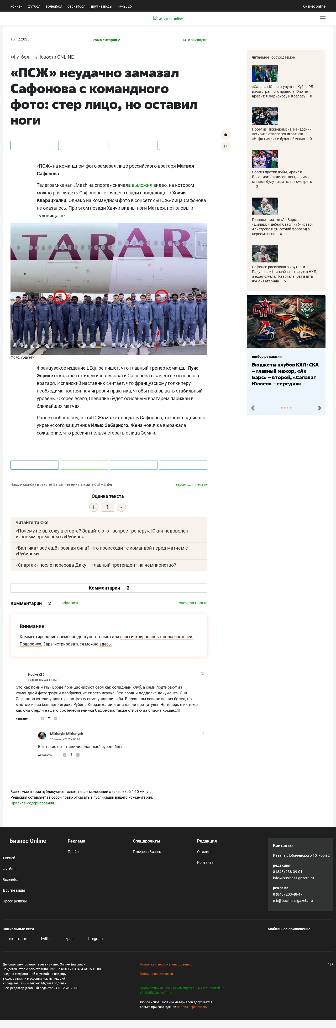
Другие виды (101, 6)
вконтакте (17, 939)
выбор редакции (267, 356)
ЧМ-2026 (125, 6)
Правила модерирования (32, 803)
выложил (142, 185)
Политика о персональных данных (166, 964)
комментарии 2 (106, 40)
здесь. (105, 644)
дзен (69, 939)
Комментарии (109, 588)
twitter (46, 939)
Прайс (73, 852)
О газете (204, 852)
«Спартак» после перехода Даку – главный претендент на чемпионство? (96, 565)
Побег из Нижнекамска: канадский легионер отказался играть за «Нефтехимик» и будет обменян (282, 134)
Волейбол (54, 6)
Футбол (34, 6)
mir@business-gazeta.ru (293, 900)
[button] (253, 408)
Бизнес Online (27, 841)
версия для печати (191, 484)
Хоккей (16, 6)
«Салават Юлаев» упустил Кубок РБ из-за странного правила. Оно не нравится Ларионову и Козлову (282, 91)
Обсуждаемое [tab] (283, 57)
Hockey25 (36, 674)
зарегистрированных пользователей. (156, 636)
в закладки (197, 40)
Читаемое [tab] (260, 57)
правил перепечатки (192, 1007)
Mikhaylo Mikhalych (66, 734)
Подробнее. (31, 644)
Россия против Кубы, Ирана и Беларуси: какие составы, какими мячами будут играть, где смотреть (282, 177)
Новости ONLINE (56, 57)
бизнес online (314, 6)
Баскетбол (76, 6)
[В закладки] (225, 146)
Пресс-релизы (15, 901)
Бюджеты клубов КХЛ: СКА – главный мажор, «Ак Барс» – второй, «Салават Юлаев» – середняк (285, 374)
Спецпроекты (146, 841)
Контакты (205, 862)
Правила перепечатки (156, 974)
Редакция (207, 841)
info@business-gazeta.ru (293, 878)
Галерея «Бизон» (147, 852)
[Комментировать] (225, 135)
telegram (95, 939)
